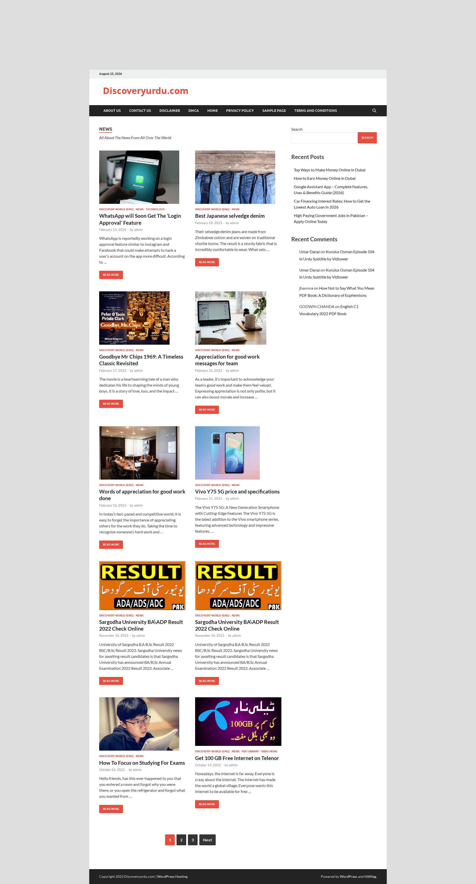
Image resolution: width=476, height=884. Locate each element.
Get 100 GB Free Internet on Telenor (237, 758)
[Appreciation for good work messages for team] (238, 318)
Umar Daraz (309, 251)
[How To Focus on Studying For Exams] (142, 724)
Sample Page (274, 111)
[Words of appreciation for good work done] (142, 453)
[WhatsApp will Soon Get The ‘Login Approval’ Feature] (142, 177)
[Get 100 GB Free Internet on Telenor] (238, 721)
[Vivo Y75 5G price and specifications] (238, 453)
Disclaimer (169, 111)
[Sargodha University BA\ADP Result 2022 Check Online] (142, 585)
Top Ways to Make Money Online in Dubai (329, 169)
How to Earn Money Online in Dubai (325, 178)
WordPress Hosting (172, 876)
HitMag (370, 876)
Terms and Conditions (315, 111)
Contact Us (140, 111)
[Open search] (374, 111)
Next (207, 839)
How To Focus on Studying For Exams (142, 763)
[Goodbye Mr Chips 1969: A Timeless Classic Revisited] (142, 318)
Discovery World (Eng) (116, 209)
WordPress (348, 876)
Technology (155, 209)
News (140, 209)
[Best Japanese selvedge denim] (238, 177)
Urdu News (269, 751)
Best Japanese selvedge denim (230, 216)
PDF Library (250, 751)
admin (138, 230)
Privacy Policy (240, 111)
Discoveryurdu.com (145, 91)
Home (212, 111)
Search (297, 129)
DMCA (193, 111)
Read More (109, 273)
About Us (112, 111)
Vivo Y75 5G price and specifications (237, 491)
